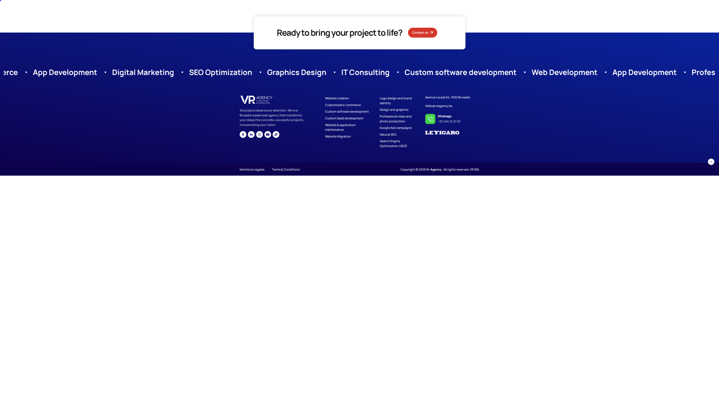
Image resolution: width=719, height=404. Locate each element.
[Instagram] (259, 134)
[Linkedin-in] (251, 134)
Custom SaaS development (344, 118)
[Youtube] (267, 134)
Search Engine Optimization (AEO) (393, 143)
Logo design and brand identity (396, 100)
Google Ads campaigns (396, 128)
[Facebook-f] (243, 134)
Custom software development (347, 111)
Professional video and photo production (396, 118)
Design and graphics (394, 110)
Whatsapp (445, 116)
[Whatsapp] (430, 119)
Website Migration (338, 136)
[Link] (276, 134)
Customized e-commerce (343, 105)
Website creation (337, 98)
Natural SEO (388, 134)
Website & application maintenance (340, 127)
